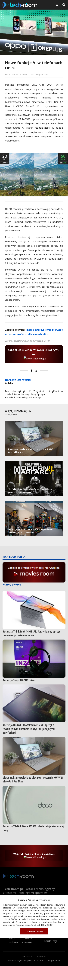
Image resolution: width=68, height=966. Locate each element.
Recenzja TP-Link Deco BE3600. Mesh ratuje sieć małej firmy (33, 828)
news (7, 414)
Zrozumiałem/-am (34, 931)
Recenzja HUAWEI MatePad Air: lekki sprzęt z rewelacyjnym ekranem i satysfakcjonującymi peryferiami (29, 728)
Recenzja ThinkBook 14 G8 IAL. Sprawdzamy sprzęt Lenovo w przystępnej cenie (31, 633)
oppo (14, 414)
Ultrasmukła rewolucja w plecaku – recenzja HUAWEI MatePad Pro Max (33, 779)
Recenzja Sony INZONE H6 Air (19, 680)
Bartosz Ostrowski (18, 380)
